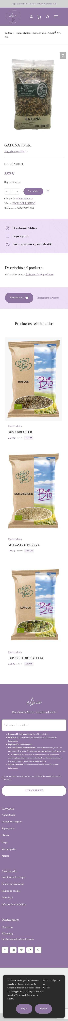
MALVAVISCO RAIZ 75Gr (24, 545)
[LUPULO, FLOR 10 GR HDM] (34, 565)
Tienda (17, 33)
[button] (63, 55)
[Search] (47, 16)
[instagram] (13, 950)
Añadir (35, 191)
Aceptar (24, 1008)
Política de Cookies (46, 984)
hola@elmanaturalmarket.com (18, 939)
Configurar (54, 980)
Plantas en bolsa (39, 33)
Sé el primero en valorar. (15, 151)
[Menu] (56, 16)
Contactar (7, 927)
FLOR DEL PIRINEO (23, 203)
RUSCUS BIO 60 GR (20, 432)
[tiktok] (29, 950)
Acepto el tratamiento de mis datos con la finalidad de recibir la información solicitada (32, 778)
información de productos (40, 274)
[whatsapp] (38, 950)
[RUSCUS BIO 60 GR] (33, 339)
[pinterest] (21, 950)
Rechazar (43, 1008)
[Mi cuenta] (31, 17)
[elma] (34, 698)
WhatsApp (7, 933)
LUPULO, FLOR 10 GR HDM (25, 658)
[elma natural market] (13, 10)
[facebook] (5, 950)
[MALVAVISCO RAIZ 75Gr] (33, 452)
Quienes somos (10, 920)
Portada (8, 33)
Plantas (26, 33)
